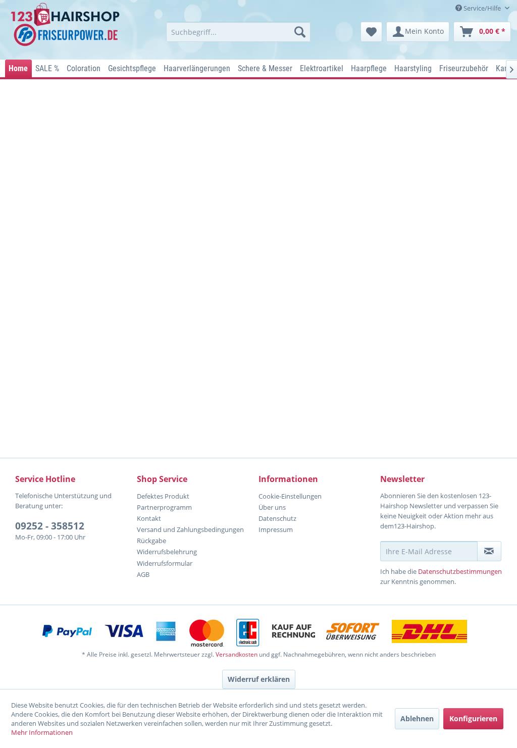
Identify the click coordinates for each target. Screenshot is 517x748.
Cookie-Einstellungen (290, 496)
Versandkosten (236, 654)
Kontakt (149, 518)
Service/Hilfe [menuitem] (482, 8)
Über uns (272, 507)
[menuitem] (238, 32)
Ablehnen (417, 718)
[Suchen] (300, 32)
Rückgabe (151, 540)
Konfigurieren (473, 718)
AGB (143, 574)
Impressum (275, 529)
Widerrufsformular (164, 563)
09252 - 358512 (49, 525)
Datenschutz (277, 518)
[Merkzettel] (371, 32)
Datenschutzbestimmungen (460, 571)
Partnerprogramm (164, 507)
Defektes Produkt (163, 496)
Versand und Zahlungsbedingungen (190, 529)
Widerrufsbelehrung (167, 551)
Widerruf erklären (259, 679)
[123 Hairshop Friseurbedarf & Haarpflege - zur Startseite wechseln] (66, 28)
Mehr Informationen (42, 732)
